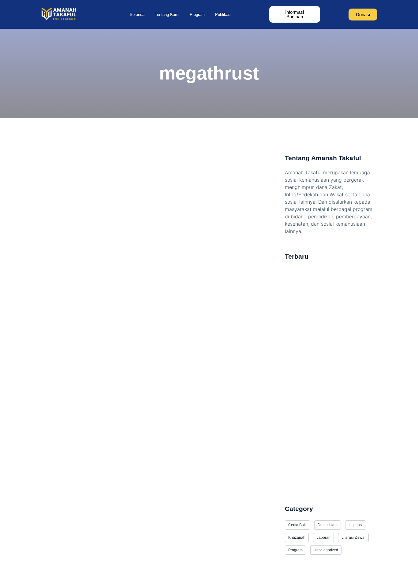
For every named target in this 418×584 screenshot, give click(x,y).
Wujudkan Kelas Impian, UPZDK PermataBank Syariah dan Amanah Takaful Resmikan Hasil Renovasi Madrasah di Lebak (330, 342)
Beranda (137, 14)
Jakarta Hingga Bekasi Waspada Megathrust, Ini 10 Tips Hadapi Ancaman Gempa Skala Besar (156, 325)
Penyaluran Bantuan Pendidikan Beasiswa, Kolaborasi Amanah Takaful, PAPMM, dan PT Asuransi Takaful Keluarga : (330, 479)
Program (197, 14)
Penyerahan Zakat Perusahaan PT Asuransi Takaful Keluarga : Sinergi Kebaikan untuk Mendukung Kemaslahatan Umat (329, 430)
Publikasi (223, 14)
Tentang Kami (167, 14)
